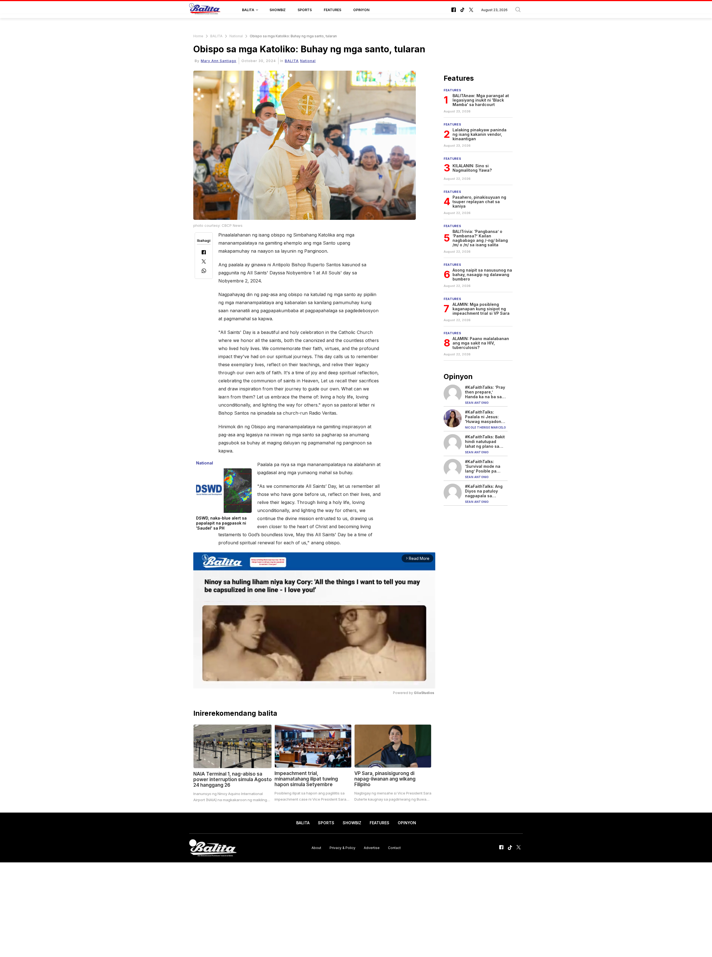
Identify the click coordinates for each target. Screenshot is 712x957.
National (236, 36)
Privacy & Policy (342, 848)
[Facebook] (204, 252)
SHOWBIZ (278, 10)
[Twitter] (204, 262)
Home (198, 36)
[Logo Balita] (204, 10)
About (316, 848)
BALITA (248, 10)
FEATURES (332, 10)
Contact (394, 848)
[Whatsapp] (204, 271)
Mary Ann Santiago (218, 61)
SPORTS (305, 10)
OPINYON (361, 10)
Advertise (372, 848)
